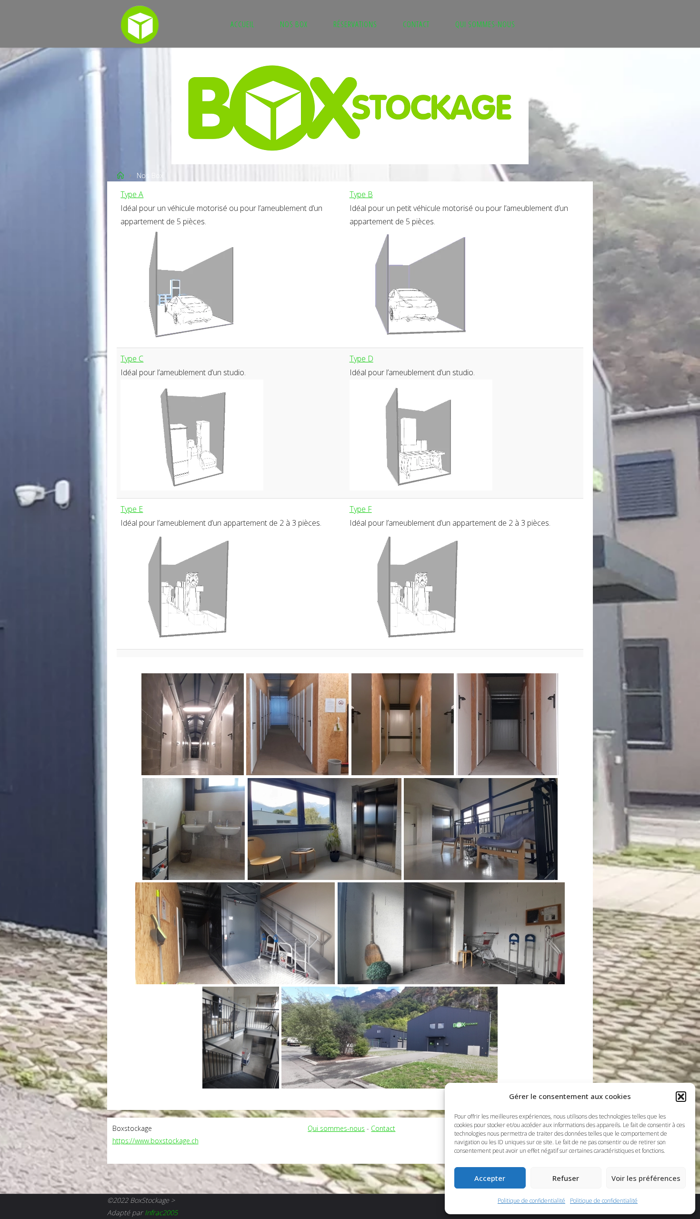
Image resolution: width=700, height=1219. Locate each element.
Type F (361, 509)
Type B (361, 194)
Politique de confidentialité (531, 1201)
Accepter (489, 1178)
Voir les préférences (645, 1178)
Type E (131, 509)
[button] (681, 1096)
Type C (131, 358)
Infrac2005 (161, 1212)
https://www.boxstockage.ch (155, 1140)
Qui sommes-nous (336, 1128)
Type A (131, 194)
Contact (383, 1128)
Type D (361, 358)
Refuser (565, 1178)
